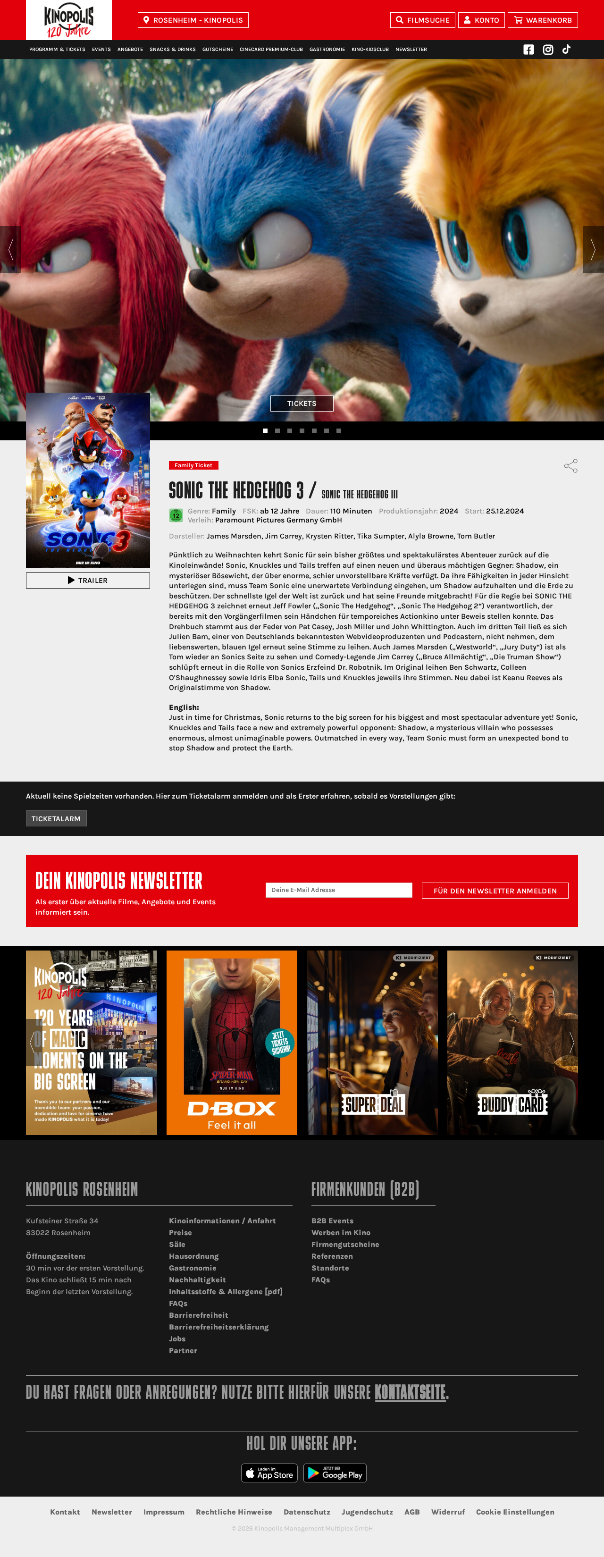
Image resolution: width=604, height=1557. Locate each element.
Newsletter (411, 49)
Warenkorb (549, 20)
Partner (183, 1350)
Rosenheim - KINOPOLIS (198, 20)
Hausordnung (194, 1256)
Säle (177, 1244)
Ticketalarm (56, 818)
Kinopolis (69, 20)
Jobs (177, 1338)
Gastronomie (327, 49)
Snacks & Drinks (173, 49)
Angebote (130, 49)
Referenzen (332, 1256)
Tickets (302, 403)
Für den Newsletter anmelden (495, 890)
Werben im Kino (340, 1232)
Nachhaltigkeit (197, 1279)
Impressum (164, 1511)
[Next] (593, 249)
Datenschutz (307, 1511)
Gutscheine (217, 49)
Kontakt (65, 1511)
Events (101, 49)
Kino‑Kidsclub (370, 49)
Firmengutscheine (345, 1244)
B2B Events (332, 1220)
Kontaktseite (410, 1394)
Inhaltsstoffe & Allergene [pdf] (226, 1291)
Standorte (330, 1267)
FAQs (178, 1303)
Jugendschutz (367, 1511)
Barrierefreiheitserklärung (219, 1326)
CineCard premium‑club (271, 49)
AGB (412, 1511)
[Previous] (10, 249)
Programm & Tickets (57, 49)
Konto (487, 20)
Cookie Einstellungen (515, 1511)
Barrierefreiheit (198, 1315)
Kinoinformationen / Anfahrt (222, 1220)
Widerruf (448, 1511)
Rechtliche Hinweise (234, 1511)
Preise (180, 1232)
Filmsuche (428, 20)
